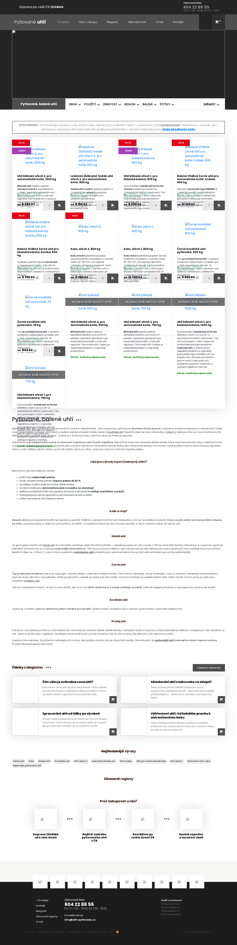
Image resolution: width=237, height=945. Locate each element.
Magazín (112, 22)
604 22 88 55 (79, 904)
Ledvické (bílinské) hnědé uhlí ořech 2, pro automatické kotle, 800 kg (92, 179)
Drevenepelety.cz (170, 907)
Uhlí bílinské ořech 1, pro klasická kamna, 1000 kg (194, 323)
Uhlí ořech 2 (80, 761)
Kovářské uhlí (62, 761)
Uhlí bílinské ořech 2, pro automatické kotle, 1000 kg (36, 178)
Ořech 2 (171, 432)
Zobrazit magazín (208, 667)
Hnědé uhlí (44, 761)
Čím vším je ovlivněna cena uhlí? (67, 682)
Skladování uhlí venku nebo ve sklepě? (181, 682)
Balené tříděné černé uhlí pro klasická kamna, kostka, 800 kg (38, 252)
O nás (159, 22)
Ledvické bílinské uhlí (103, 761)
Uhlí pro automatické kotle (151, 761)
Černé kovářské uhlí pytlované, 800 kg (191, 250)
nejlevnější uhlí (164, 640)
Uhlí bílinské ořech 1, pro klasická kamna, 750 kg (34, 396)
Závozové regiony (47, 916)
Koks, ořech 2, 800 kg (85, 249)
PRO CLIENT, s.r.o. (201, 932)
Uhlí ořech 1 (176, 761)
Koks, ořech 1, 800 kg (138, 249)
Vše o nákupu (88, 22)
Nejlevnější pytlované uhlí (27, 765)
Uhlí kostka (126, 761)
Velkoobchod (137, 22)
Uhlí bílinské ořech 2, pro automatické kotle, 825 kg (89, 323)
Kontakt (178, 22)
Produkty (63, 22)
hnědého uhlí (32, 580)
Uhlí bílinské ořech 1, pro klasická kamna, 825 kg (141, 178)
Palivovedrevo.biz (171, 914)
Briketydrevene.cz (171, 903)
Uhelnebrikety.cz (170, 910)
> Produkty (42, 900)
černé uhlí (49, 545)
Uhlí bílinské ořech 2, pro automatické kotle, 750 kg (142, 323)
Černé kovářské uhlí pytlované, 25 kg (31, 323)
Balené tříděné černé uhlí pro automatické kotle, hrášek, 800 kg (198, 179)
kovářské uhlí (115, 432)
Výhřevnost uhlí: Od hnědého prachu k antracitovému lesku (181, 715)
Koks (31, 761)
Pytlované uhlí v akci (198, 761)
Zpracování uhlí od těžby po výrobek (71, 714)
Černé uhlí (18, 761)
